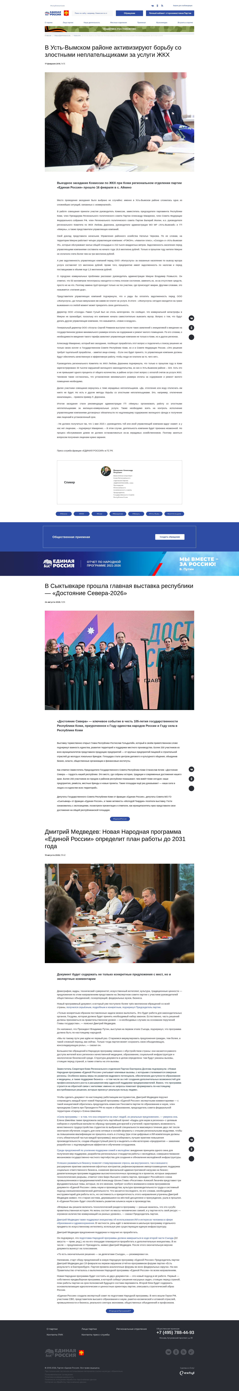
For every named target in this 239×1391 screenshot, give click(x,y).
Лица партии (68, 22)
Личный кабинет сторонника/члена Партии (170, 13)
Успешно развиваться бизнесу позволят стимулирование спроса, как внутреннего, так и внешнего (112, 1163)
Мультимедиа (161, 22)
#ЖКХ (81, 514)
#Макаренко (118, 514)
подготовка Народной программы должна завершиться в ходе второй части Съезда (126, 1238)
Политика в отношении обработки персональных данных (70, 1380)
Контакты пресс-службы (96, 1334)
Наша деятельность (92, 22)
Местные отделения (118, 22)
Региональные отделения (131, 1329)
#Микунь (136, 514)
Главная (48, 35)
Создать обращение (170, 537)
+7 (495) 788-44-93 (175, 1332)
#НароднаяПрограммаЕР (120, 1311)
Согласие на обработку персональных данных (65, 1382)
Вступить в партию (185, 22)
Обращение (129, 13)
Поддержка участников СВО (119, 29)
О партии (48, 22)
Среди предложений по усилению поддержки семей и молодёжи (93, 1150)
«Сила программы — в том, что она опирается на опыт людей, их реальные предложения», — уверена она (117, 1116)
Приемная (141, 22)
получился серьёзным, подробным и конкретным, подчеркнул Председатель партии (113, 1007)
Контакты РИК (55, 1334)
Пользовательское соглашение (59, 1375)
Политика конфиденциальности (59, 1377)
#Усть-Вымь (154, 514)
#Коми (99, 514)
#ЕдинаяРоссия (120, 819)
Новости (77, 35)
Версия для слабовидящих (182, 5)
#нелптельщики (174, 514)
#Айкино (63, 514)
